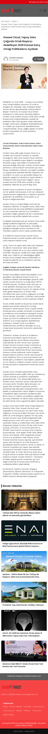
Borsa (5, 706)
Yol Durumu (37, 710)
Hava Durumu (38, 706)
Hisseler (19, 710)
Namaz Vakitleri (15, 706)
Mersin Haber (18, 731)
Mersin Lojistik (29, 731)
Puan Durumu (8, 710)
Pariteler (27, 710)
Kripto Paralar (8, 715)
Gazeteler (27, 706)
